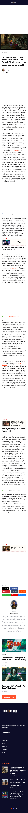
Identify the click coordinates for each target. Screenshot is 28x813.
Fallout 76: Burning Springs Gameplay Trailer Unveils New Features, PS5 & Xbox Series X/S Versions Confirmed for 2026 (17, 782)
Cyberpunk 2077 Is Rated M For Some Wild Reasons (13, 687)
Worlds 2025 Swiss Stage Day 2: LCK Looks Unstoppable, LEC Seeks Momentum (17, 242)
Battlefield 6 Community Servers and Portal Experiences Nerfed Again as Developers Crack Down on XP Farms (18, 770)
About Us (4, 752)
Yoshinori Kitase (13, 268)
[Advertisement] (14, 19)
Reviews (4, 682)
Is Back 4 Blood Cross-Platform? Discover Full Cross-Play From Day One (17, 547)
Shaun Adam (14, 614)
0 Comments (5, 72)
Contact (4, 756)
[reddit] (11, 808)
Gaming (5, 52)
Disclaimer (4, 746)
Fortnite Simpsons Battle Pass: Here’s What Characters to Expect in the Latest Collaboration (18, 794)
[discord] (14, 808)
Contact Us (4, 749)
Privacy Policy (5, 740)
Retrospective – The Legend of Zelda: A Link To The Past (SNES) (14, 659)
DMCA (3, 743)
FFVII (22, 441)
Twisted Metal (16, 150)
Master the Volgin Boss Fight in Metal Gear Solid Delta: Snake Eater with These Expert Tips (17, 423)
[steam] (16, 808)
